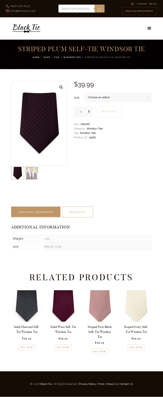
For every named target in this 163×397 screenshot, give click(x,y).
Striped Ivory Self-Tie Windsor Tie (136, 329)
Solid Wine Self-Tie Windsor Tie (63, 329)
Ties (56, 57)
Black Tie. (46, 383)
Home (36, 57)
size (77, 97)
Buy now (109, 111)
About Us (112, 383)
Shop (47, 57)
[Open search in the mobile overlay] (81, 9)
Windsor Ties (72, 57)
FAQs (101, 383)
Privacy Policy (87, 383)
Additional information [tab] (35, 212)
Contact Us (126, 383)
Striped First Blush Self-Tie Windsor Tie (100, 332)
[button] (61, 87)
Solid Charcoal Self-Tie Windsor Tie (27, 329)
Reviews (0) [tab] (78, 212)
